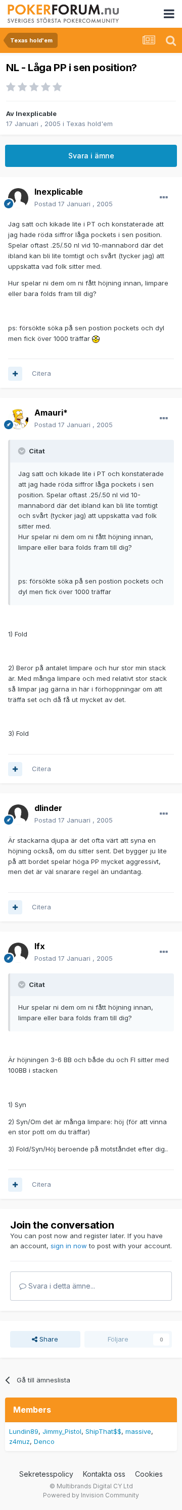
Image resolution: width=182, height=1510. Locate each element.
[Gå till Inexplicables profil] (18, 198)
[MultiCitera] (15, 374)
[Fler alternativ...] (164, 198)
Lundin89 (23, 1431)
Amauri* (51, 413)
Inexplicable (36, 113)
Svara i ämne (91, 155)
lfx (39, 946)
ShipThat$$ (103, 1431)
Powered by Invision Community (91, 1495)
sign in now (69, 1246)
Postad (73, 204)
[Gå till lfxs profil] (18, 953)
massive (138, 1431)
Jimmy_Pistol (61, 1431)
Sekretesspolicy (46, 1474)
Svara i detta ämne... (60, 1286)
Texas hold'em (89, 124)
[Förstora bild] (96, 338)
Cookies (149, 1474)
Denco (44, 1441)
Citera (41, 373)
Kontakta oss (104, 1474)
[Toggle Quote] (22, 451)
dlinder (48, 808)
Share (47, 1339)
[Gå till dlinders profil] (18, 814)
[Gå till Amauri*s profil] (18, 419)
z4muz (19, 1441)
